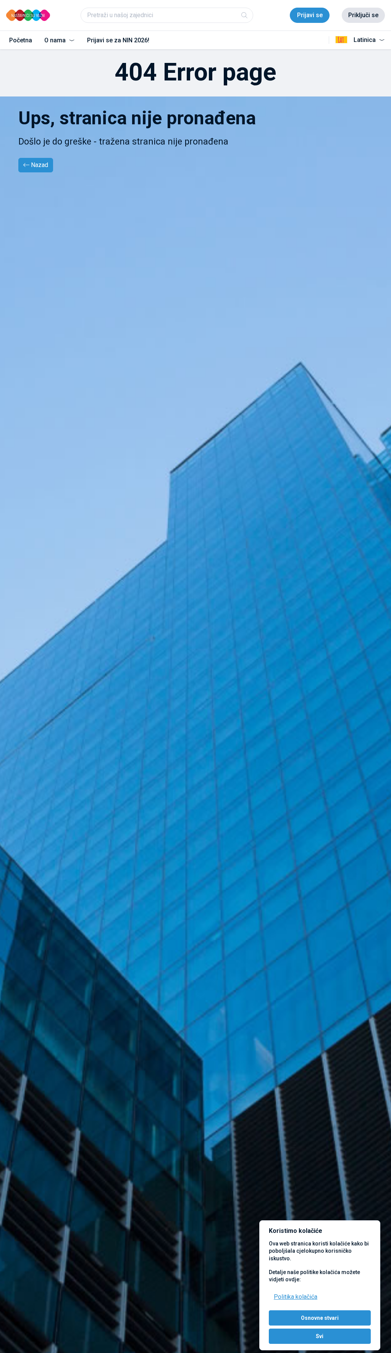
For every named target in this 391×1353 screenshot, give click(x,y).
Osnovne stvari (320, 1318)
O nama (55, 40)
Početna (20, 40)
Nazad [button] (39, 165)
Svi (319, 1336)
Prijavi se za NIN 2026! (118, 40)
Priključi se (363, 15)
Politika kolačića (295, 1296)
